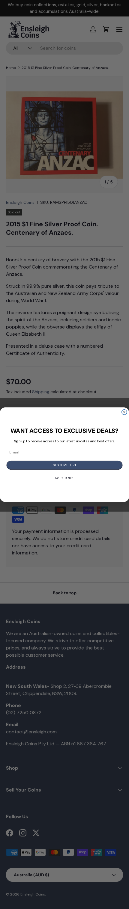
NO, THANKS (64, 478)
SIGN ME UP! (64, 465)
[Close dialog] (124, 411)
